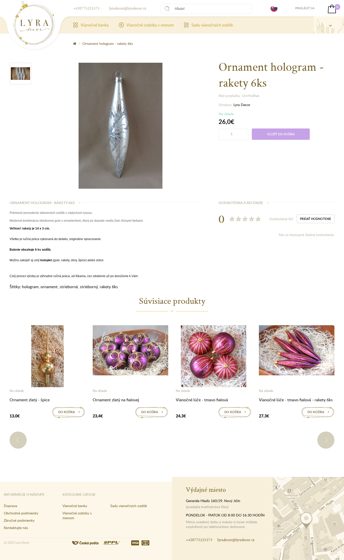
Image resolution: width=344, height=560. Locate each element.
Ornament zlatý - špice (30, 400)
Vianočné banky (95, 25)
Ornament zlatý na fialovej (116, 400)
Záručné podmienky (19, 520)
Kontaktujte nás (16, 527)
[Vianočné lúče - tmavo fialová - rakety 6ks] (296, 351)
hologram (30, 286)
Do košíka (66, 412)
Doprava (10, 505)
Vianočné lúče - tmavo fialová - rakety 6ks (296, 400)
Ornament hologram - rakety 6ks (107, 43)
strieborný (89, 286)
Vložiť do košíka (281, 134)
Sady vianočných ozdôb (212, 25)
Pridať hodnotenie (315, 219)
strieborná (69, 286)
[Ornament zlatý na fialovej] (130, 351)
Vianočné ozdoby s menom (150, 25)
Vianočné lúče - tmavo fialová (202, 400)
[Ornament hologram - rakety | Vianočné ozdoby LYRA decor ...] (34, 23)
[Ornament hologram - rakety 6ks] (20, 73)
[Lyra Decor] (329, 25)
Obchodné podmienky (21, 513)
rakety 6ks (109, 286)
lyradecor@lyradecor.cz (127, 8)
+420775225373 (86, 8)
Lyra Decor (241, 104)
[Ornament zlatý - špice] (47, 357)
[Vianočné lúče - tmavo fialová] (213, 357)
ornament (49, 286)
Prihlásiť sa (304, 8)
